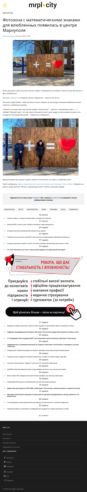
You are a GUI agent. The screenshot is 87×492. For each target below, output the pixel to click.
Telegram (36, 198)
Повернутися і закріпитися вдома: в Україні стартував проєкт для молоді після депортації (38, 350)
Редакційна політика (11, 447)
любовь (53, 209)
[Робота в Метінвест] (43, 287)
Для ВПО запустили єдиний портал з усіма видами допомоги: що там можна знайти (36, 369)
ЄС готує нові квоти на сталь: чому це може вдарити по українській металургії (36, 250)
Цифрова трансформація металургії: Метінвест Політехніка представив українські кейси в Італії (43, 332)
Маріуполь (8, 13)
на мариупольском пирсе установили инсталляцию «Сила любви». (47, 184)
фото (20, 209)
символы (73, 209)
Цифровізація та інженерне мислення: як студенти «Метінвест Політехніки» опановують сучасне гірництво (43, 345)
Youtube (9, 472)
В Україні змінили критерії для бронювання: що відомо (26, 231)
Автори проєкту (9, 443)
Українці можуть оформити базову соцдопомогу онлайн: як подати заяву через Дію (36, 357)
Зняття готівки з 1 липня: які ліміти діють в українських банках (29, 218)
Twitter (9, 462)
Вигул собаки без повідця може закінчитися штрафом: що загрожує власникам (35, 376)
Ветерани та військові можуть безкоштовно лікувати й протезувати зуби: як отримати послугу (40, 326)
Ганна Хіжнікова (8, 36)
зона (63, 209)
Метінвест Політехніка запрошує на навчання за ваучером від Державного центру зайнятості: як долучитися (43, 395)
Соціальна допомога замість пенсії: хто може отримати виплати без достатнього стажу (38, 243)
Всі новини (43, 416)
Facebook (55, 198)
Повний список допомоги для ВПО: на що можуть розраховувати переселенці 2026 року (38, 237)
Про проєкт (7, 434)
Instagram (10, 466)
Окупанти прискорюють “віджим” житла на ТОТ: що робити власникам (32, 363)
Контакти (6, 438)
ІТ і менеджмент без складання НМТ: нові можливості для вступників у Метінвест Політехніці (41, 338)
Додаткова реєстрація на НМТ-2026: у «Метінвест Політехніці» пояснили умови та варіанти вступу (43, 388)
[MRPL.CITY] (42, 5)
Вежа (44, 209)
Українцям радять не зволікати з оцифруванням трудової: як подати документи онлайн (38, 409)
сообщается (14, 98)
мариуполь (9, 209)
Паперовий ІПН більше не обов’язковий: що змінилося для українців (31, 382)
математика (32, 209)
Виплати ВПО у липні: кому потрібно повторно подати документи (30, 224)
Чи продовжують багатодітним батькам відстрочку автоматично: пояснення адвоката (37, 402)
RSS (7, 476)
